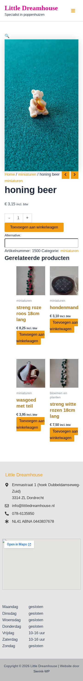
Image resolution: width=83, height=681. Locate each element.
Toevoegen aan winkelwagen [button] (30, 338)
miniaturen (27, 174)
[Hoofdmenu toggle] (73, 10)
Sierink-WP (41, 671)
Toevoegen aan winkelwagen (34, 227)
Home (10, 174)
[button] (41, 36)
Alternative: (13, 235)
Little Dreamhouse (31, 8)
